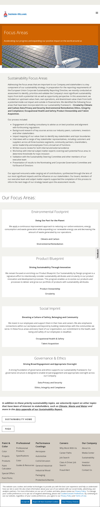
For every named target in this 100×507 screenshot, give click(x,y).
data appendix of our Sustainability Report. (38, 409)
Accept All (25, 502)
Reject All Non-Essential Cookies (45, 502)
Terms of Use (80, 496)
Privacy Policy (80, 491)
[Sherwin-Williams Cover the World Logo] (15, 14)
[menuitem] (50, 239)
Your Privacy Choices (70, 502)
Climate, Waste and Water (73, 406)
